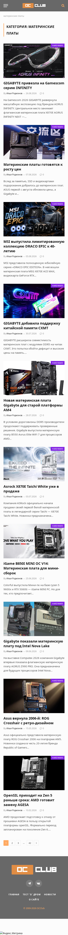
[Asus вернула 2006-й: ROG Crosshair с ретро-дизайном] (34, 696)
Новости (50, 894)
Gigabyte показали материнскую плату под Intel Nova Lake (33, 643)
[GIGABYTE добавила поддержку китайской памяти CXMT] (34, 301)
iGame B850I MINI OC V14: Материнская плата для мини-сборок (31, 568)
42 (30, 843)
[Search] (63, 6)
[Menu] (5, 6)
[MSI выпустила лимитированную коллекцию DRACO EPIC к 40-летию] (34, 219)
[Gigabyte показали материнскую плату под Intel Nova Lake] (34, 619)
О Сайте (34, 899)
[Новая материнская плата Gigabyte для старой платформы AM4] (34, 378)
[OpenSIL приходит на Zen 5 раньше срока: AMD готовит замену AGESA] (34, 773)
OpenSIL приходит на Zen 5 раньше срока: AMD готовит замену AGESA (28, 800)
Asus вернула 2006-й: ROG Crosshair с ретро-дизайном (28, 720)
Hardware (57, 45)
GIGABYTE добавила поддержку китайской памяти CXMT (31, 325)
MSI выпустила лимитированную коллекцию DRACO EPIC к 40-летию (34, 246)
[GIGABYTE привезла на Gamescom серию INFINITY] (34, 61)
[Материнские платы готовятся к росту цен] (34, 142)
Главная (14, 894)
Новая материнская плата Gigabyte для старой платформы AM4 (33, 405)
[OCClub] (33, 5)
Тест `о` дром (32, 894)
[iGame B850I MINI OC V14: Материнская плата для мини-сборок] (34, 541)
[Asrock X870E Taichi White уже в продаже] (34, 464)
